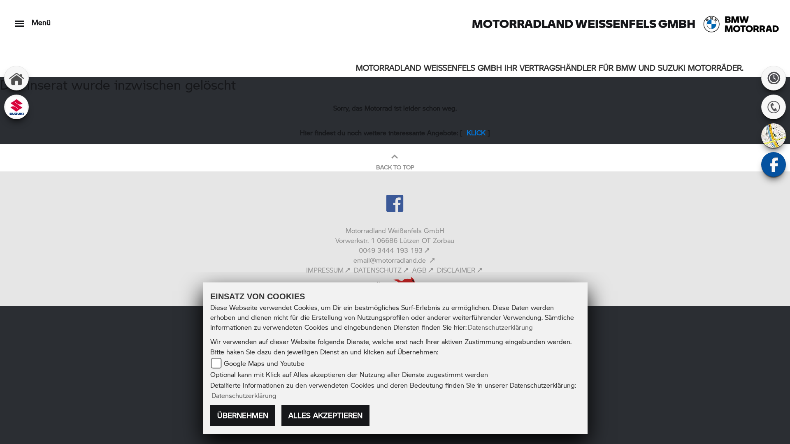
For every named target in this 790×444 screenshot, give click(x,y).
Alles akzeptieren (325, 415)
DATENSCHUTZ (378, 270)
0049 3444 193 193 (391, 250)
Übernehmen (242, 415)
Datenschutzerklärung (500, 327)
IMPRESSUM (325, 270)
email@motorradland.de (390, 260)
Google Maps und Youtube (264, 363)
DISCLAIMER (456, 270)
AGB (419, 270)
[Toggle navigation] (19, 19)
